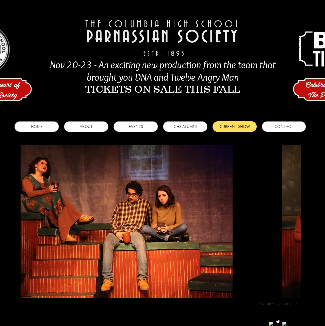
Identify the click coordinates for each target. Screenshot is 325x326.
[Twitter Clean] (278, 322)
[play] (270, 302)
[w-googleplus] (284, 324)
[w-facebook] (271, 324)
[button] (161, 230)
